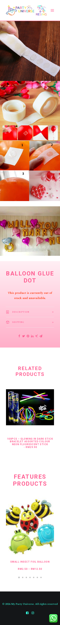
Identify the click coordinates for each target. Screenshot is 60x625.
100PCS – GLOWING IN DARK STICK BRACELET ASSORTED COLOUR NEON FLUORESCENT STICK (30, 442)
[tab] (30, 312)
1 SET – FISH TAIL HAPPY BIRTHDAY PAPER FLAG (30, 563)
